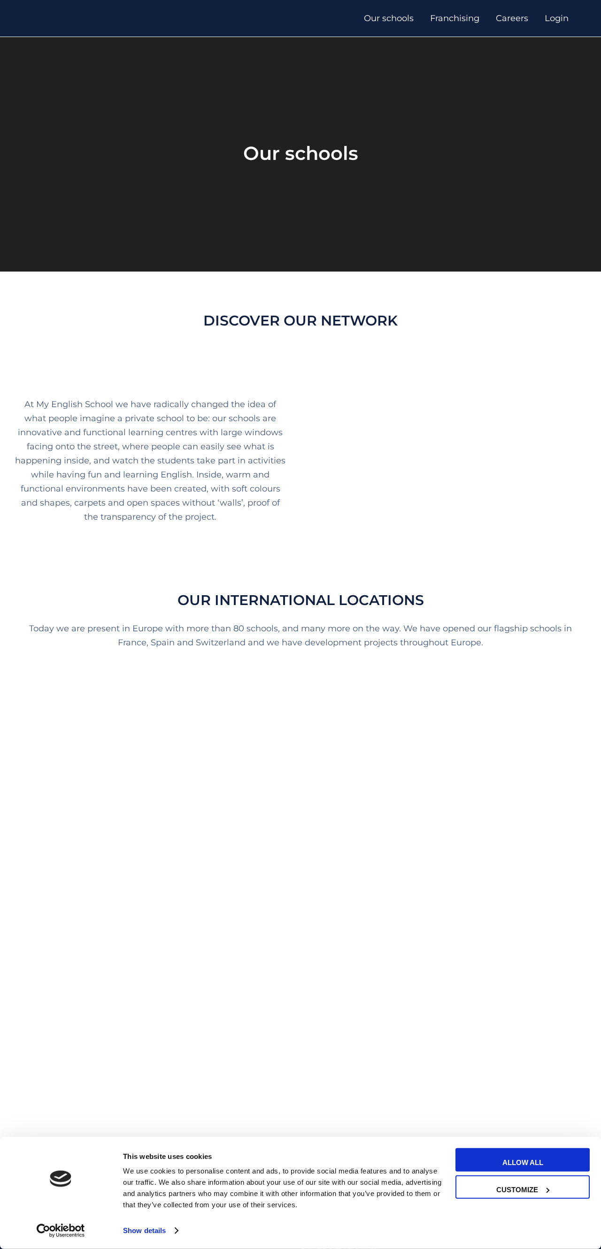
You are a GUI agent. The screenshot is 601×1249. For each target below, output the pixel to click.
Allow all (522, 1162)
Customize (517, 1189)
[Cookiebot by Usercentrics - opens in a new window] (61, 1231)
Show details (144, 1230)
